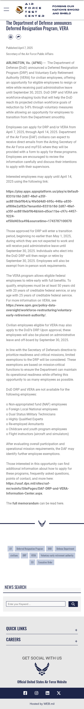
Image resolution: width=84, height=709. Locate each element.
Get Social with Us (42, 658)
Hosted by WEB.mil (42, 703)
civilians (14, 555)
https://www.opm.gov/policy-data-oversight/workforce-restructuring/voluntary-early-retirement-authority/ (39, 310)
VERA (33, 555)
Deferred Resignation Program (30, 549)
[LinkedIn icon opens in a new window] (47, 693)
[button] (6, 10)
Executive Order (45, 562)
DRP (24, 555)
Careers (13, 639)
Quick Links (16, 628)
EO (32, 562)
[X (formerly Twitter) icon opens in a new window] (59, 693)
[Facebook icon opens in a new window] (25, 693)
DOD (50, 549)
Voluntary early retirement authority (57, 555)
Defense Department (65, 549)
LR (10, 549)
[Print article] (10, 36)
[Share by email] (18, 36)
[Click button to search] (73, 604)
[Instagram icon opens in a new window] (36, 693)
